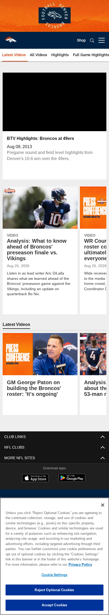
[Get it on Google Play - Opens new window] (72, 480)
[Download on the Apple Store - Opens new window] (35, 478)
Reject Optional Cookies (54, 590)
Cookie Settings (54, 575)
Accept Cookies (54, 605)
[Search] (92, 40)
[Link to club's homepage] (10, 38)
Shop (81, 40)
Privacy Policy (34, 564)
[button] (37, 101)
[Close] (102, 505)
